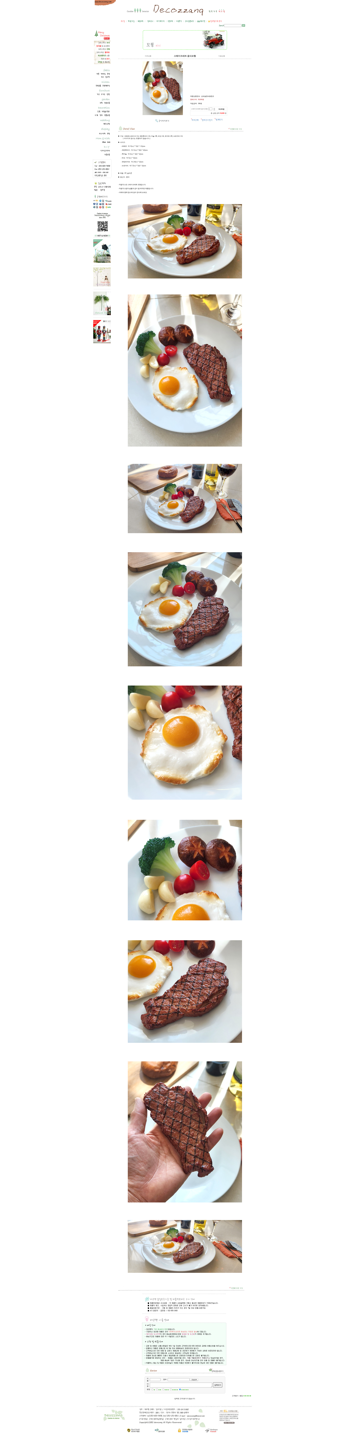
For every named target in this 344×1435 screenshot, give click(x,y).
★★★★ (175, 1390)
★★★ (166, 1390)
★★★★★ (185, 1390)
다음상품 (221, 56)
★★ (159, 1390)
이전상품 (148, 56)
